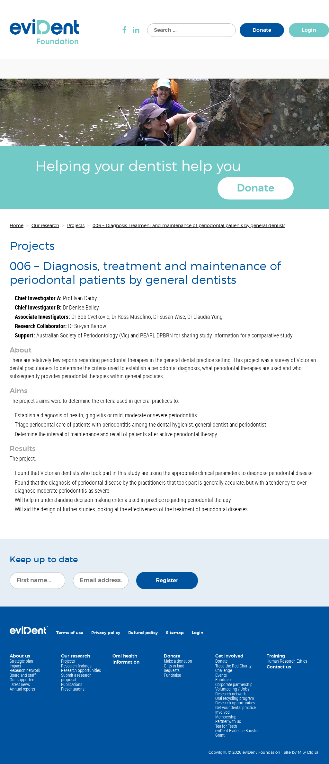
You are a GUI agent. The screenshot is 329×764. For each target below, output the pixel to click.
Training (276, 656)
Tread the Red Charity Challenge (233, 668)
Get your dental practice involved (235, 709)
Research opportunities (81, 670)
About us (20, 656)
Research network (25, 670)
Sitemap (175, 633)
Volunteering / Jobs (232, 689)
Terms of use (69, 633)
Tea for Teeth (226, 726)
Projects (68, 661)
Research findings (76, 666)
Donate (262, 30)
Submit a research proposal (76, 677)
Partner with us (228, 721)
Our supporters (22, 679)
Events (221, 675)
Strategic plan (21, 661)
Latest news (20, 684)
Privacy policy (105, 633)
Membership (225, 717)
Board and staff (23, 675)
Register (167, 580)
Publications (71, 684)
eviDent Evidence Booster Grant (237, 732)
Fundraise (172, 675)
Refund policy (143, 633)
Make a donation (178, 661)
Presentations (72, 689)
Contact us (279, 667)
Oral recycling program (234, 698)
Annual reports (22, 689)
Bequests (172, 670)
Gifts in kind (174, 666)
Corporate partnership (234, 684)
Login (309, 30)
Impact (15, 666)
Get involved (229, 656)
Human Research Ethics (287, 661)
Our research (75, 656)
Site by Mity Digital (301, 752)
